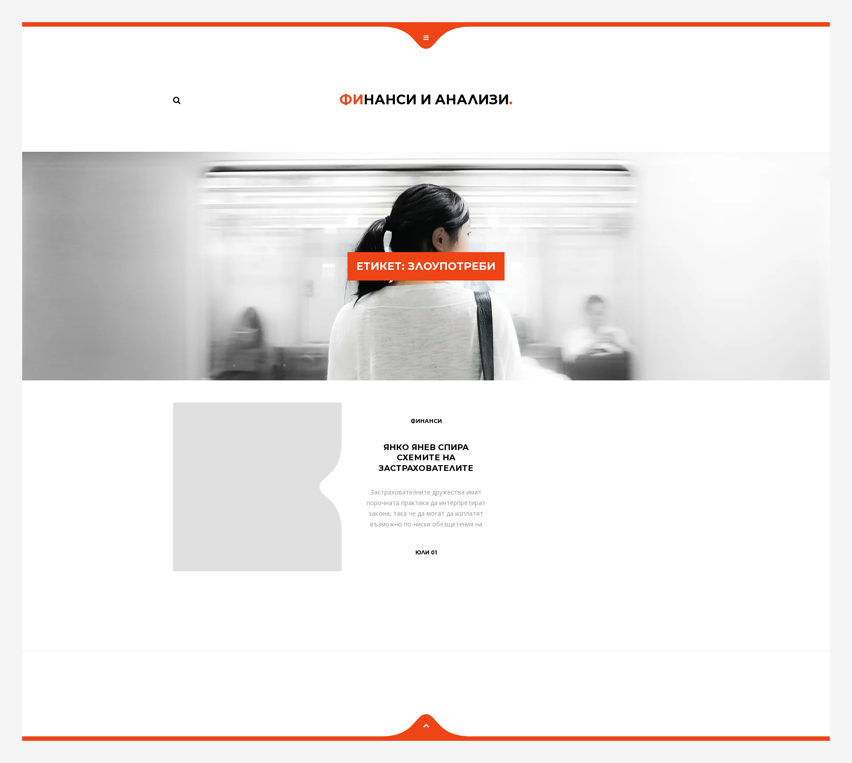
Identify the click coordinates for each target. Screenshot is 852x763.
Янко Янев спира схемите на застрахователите (426, 458)
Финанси (426, 421)
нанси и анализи (426, 99)
